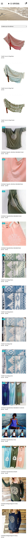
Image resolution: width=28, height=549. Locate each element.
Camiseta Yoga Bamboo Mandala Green (11, 216)
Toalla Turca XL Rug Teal (7, 88)
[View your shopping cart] (25, 3)
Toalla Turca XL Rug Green (7, 120)
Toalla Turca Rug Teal (6, 344)
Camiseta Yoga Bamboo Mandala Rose (11, 248)
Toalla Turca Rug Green (7, 280)
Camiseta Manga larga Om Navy (9, 535)
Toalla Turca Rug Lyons (7, 376)
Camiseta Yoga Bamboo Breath (9, 471)
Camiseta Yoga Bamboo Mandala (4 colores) (12, 408)
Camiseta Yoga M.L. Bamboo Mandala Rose (12, 184)
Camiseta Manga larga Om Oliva (9, 503)
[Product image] (14, 42)
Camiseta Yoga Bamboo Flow (8, 440)
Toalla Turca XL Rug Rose (7, 56)
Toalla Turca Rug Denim (7, 312)
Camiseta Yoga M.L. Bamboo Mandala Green (12, 152)
